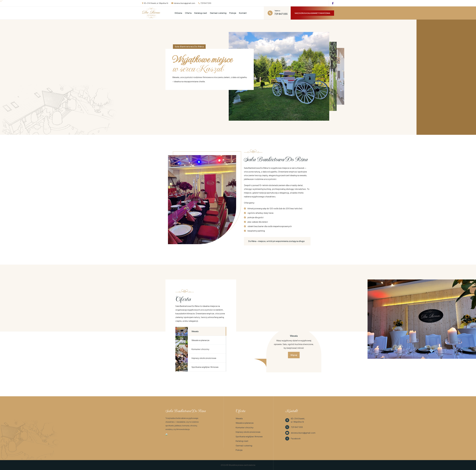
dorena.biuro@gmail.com (184, 3)
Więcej (293, 355)
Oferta (188, 13)
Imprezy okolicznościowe (248, 432)
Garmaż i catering (218, 13)
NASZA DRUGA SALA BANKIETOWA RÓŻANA (312, 13)
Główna (178, 13)
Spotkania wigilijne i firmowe (249, 436)
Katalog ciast (200, 13)
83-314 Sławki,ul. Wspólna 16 (298, 420)
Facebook (296, 438)
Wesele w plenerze (244, 423)
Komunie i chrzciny (244, 427)
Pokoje (232, 13)
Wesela (239, 418)
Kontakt (243, 13)
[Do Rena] (170, 435)
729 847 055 (205, 3)
